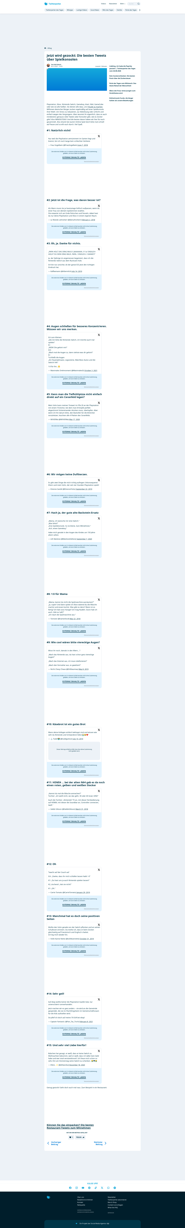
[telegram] (115, 1188)
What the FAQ (113, 1207)
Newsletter (113, 4)
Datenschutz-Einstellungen (85, 1212)
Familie (119, 10)
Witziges (70, 10)
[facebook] (70, 1188)
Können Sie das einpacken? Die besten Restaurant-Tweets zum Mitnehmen (70, 1126)
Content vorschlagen (115, 1205)
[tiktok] (95, 1188)
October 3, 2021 (90, 370)
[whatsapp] (108, 1188)
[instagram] (76, 1188)
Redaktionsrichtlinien (85, 1200)
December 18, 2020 (77, 1065)
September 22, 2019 (84, 489)
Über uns (80, 1197)
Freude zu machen (95, 107)
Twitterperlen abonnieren (117, 1200)
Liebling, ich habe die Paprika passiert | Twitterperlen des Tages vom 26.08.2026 (122, 68)
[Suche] (139, 4)
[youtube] (83, 1188)
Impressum (111, 1212)
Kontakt (80, 1202)
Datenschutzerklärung (84, 1210)
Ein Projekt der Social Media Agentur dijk (94, 1223)
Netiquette (81, 1205)
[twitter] (102, 1188)
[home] (45, 48)
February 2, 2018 (88, 220)
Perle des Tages (131, 10)
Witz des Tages (108, 10)
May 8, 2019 (83, 669)
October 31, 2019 (87, 939)
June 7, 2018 (83, 145)
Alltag (50, 48)
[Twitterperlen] (52, 3)
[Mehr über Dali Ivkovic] (48, 65)
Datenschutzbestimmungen (91, 161)
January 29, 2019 (83, 892)
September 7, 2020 (84, 539)
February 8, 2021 (86, 1021)
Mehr (122, 4)
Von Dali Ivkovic (56, 64)
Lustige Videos (82, 10)
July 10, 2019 (78, 739)
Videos (103, 4)
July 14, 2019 (77, 271)
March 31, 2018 (82, 809)
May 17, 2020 (74, 419)
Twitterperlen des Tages (54, 10)
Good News (95, 10)
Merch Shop (112, 1202)
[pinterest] (89, 1188)
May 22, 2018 (75, 619)
